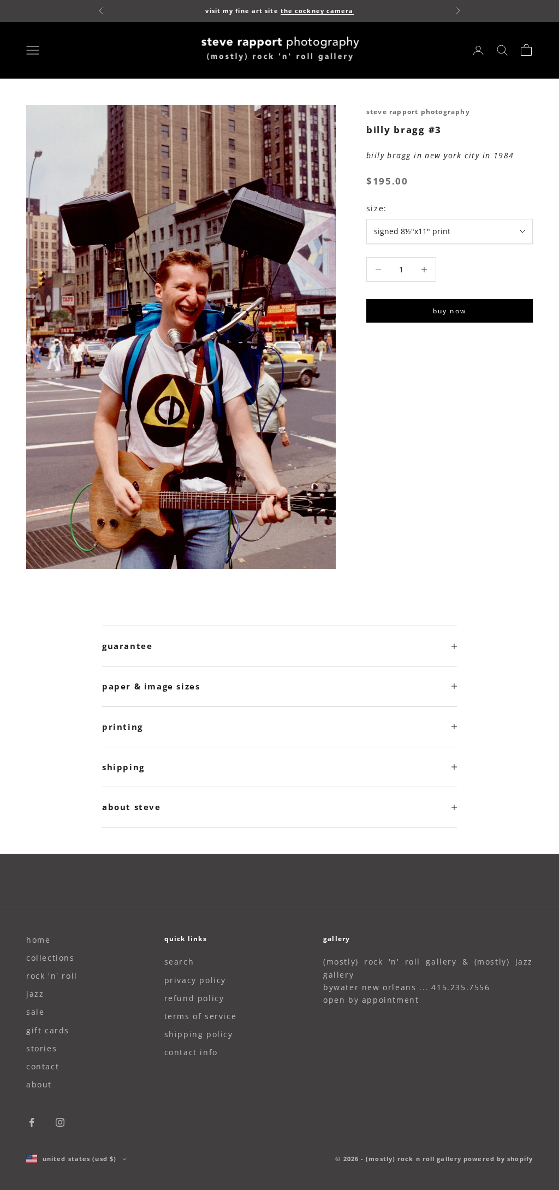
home (38, 940)
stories (41, 1048)
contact (42, 1066)
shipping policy (198, 1034)
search (179, 961)
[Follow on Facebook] (31, 1122)
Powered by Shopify (498, 1159)
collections (50, 958)
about (39, 1084)
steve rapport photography (418, 111)
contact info (191, 1052)
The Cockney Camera (317, 11)
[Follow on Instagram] (60, 1122)
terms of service (200, 1016)
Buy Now (449, 311)
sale (35, 1012)
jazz (35, 994)
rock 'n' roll (52, 976)
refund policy (194, 998)
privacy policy (195, 980)
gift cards (47, 1030)
